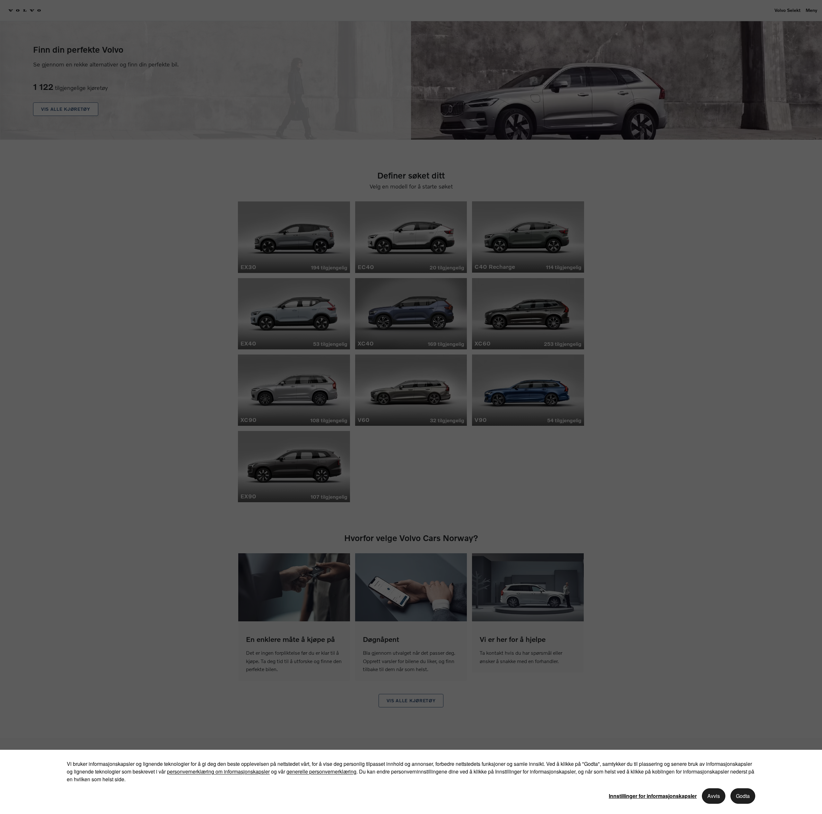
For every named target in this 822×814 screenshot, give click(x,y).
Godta (743, 796)
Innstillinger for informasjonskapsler (653, 796)
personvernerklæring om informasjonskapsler (218, 771)
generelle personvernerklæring (321, 771)
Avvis (713, 796)
